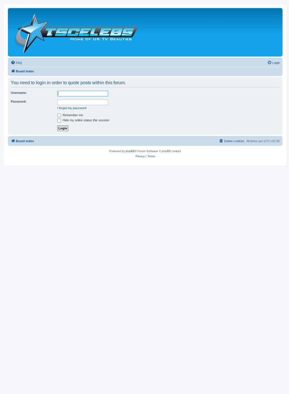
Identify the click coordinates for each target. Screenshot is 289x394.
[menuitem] (16, 62)
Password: (19, 101)
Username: (19, 92)
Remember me (72, 115)
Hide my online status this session (85, 120)
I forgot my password (71, 108)
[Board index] (76, 32)
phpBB (130, 151)
